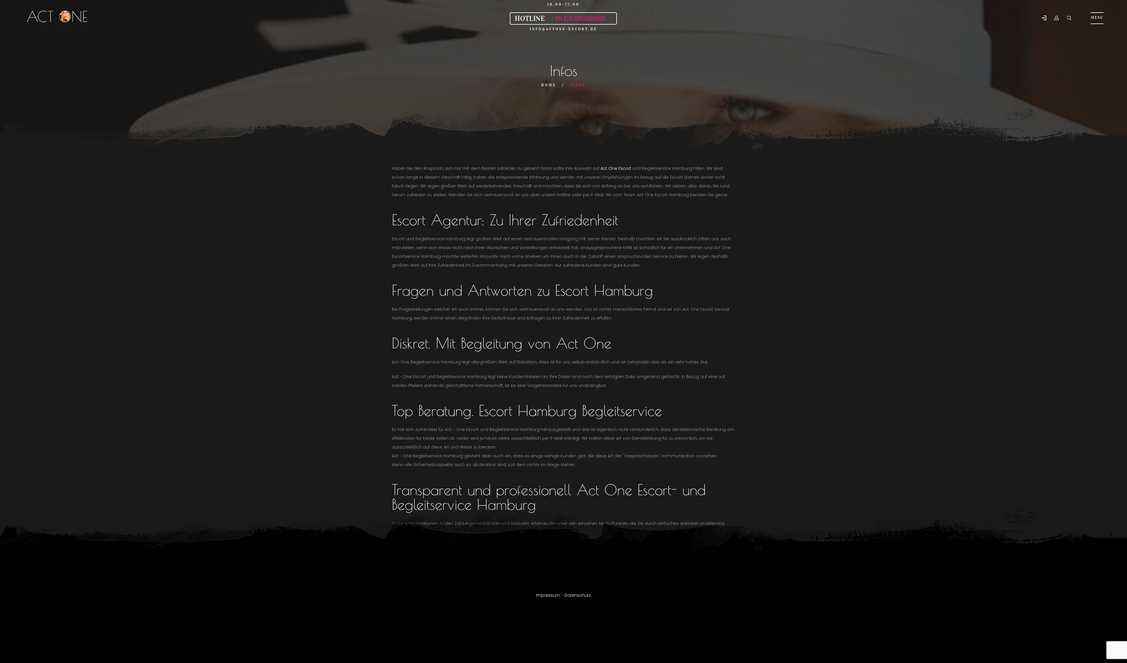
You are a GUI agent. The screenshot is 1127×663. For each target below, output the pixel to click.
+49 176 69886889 (578, 18)
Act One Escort (615, 168)
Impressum (548, 595)
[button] (1044, 18)
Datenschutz (577, 595)
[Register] (1056, 18)
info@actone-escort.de (564, 29)
